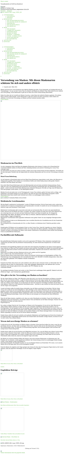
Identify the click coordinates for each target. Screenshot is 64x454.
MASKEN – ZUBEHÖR (13, 34)
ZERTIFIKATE (11, 23)
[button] (13, 452)
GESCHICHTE (11, 16)
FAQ (38, 448)
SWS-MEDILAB (11, 26)
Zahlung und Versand (30, 448)
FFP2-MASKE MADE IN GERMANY (17, 22)
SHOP (5, 27)
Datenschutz (10, 445)
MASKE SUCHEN (12, 33)
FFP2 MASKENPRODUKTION (15, 20)
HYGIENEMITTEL (12, 38)
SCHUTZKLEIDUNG (12, 37)
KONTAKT (7, 41)
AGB (15, 445)
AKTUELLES (7, 40)
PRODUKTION (8, 19)
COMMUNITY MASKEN (13, 30)
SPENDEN (10, 17)
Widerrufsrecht (21, 445)
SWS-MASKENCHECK (13, 24)
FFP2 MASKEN (11, 29)
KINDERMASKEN (12, 31)
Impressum (3, 445)
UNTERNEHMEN (9, 15)
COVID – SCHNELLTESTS (14, 36)
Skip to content (4, 1)
